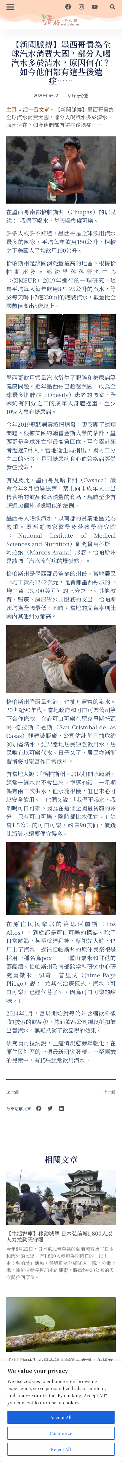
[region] (61, 1411)
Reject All (61, 1449)
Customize (61, 1433)
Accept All (61, 1417)
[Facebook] (68, 7)
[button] (10, 6)
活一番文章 (36, 109)
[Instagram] (81, 7)
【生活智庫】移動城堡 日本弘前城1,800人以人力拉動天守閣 (59, 1236)
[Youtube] (95, 7)
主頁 (11, 109)
